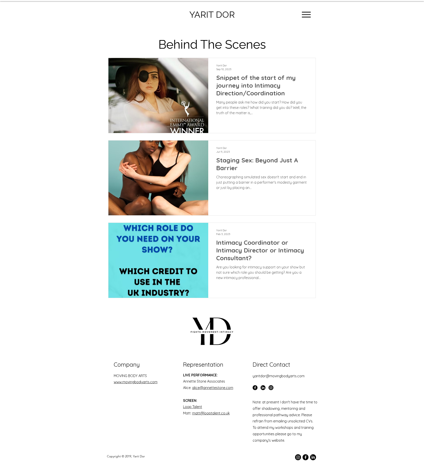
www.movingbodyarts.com (135, 382)
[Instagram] (271, 387)
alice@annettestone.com (212, 387)
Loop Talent (192, 406)
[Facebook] (255, 387)
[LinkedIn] (263, 387)
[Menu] (306, 14)
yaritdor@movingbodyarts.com (279, 376)
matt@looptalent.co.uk (211, 413)
